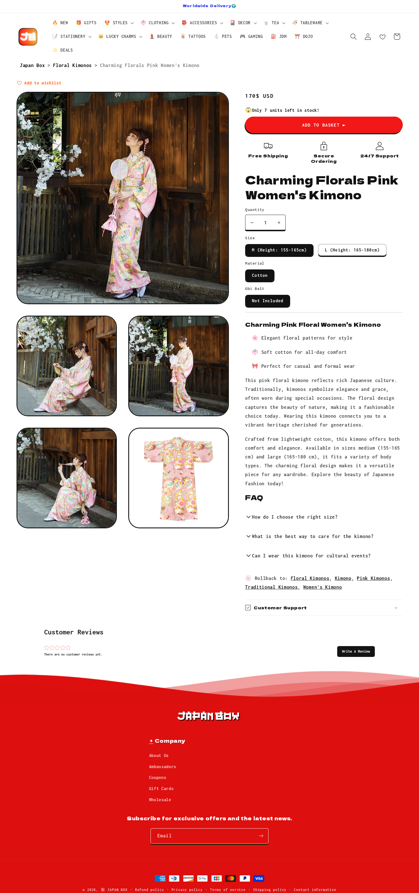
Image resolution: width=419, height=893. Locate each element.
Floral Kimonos (73, 65)
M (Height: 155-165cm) (279, 249)
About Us (159, 755)
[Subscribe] (261, 836)
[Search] (353, 36)
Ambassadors (162, 766)
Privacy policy (187, 890)
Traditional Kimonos (271, 587)
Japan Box (34, 65)
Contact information (315, 890)
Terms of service (228, 890)
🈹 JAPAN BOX (114, 890)
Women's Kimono (322, 587)
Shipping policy (269, 890)
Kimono (343, 578)
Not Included (267, 300)
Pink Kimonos (373, 578)
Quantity (255, 210)
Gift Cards (161, 788)
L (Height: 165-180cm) (352, 249)
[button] (356, 651)
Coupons (157, 777)
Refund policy (149, 890)
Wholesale (160, 799)
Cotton (260, 275)
